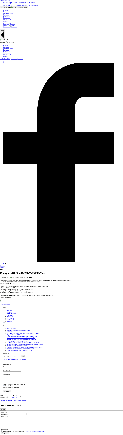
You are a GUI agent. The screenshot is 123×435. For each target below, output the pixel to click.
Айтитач (14, 397)
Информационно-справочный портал (17, 345)
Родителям (6, 15)
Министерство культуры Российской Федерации (20, 348)
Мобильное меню (6, 7)
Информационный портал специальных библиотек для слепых (25, 344)
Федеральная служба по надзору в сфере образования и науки (24, 347)
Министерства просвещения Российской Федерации (22, 336)
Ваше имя (4, 412)
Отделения (6, 16)
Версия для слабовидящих (30, 5)
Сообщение (4, 429)
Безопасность (7, 19)
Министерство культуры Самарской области (19, 350)
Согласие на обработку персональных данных (13, 400)
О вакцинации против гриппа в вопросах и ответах (21, 339)
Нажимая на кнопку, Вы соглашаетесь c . (24, 431)
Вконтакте (6, 27)
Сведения (6, 11)
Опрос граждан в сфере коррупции (17, 341)
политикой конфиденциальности (35, 431)
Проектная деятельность (17, 4)
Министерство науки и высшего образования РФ (21, 338)
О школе (5, 10)
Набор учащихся (11, 328)
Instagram (6, 24)
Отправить (5, 433)
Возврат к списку (5, 304)
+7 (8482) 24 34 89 (5, 5)
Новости (5, 21)
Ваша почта (4, 416)
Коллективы (6, 18)
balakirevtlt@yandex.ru (17, 5)
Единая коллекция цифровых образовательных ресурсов (23, 342)
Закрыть (3, 409)
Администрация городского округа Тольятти (19, 330)
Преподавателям (8, 13)
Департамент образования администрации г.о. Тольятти (23, 333)
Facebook (6, 25)
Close (2, 30)
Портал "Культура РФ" (13, 335)
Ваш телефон (5, 414)
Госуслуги (10, 331)
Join (23, 356)
